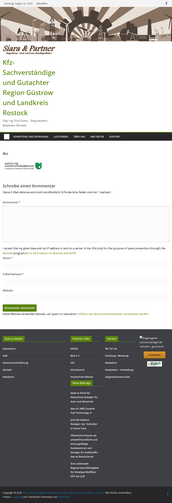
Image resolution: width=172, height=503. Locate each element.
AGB (5, 355)
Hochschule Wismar (82, 376)
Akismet (8, 253)
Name (8, 258)
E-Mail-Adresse (13, 274)
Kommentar (11, 202)
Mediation (111, 362)
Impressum (9, 348)
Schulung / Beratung (116, 355)
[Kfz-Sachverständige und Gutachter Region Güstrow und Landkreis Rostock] (86, 9)
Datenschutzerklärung (15, 362)
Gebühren (8, 376)
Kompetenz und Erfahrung (30, 136)
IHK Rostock (77, 369)
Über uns (79, 136)
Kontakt (114, 136)
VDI (72, 362)
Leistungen (61, 136)
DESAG (74, 348)
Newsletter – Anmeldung (119, 369)
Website (8, 290)
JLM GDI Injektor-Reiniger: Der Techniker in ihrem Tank (84, 424)
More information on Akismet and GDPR (50, 253)
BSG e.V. (75, 355)
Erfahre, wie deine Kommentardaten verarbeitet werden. (113, 314)
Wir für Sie (97, 136)
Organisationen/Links (117, 376)
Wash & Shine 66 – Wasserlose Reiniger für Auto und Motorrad (84, 397)
